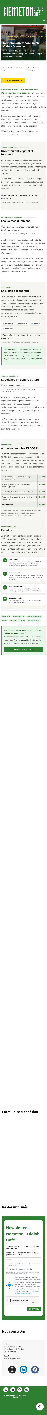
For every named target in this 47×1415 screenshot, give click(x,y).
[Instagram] (12, 1369)
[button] (44, 21)
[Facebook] (35, 1369)
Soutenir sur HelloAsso (22, 649)
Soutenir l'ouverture (14, 81)
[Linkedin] (23, 1369)
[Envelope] (26, 1389)
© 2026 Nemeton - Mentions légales (15, 1396)
